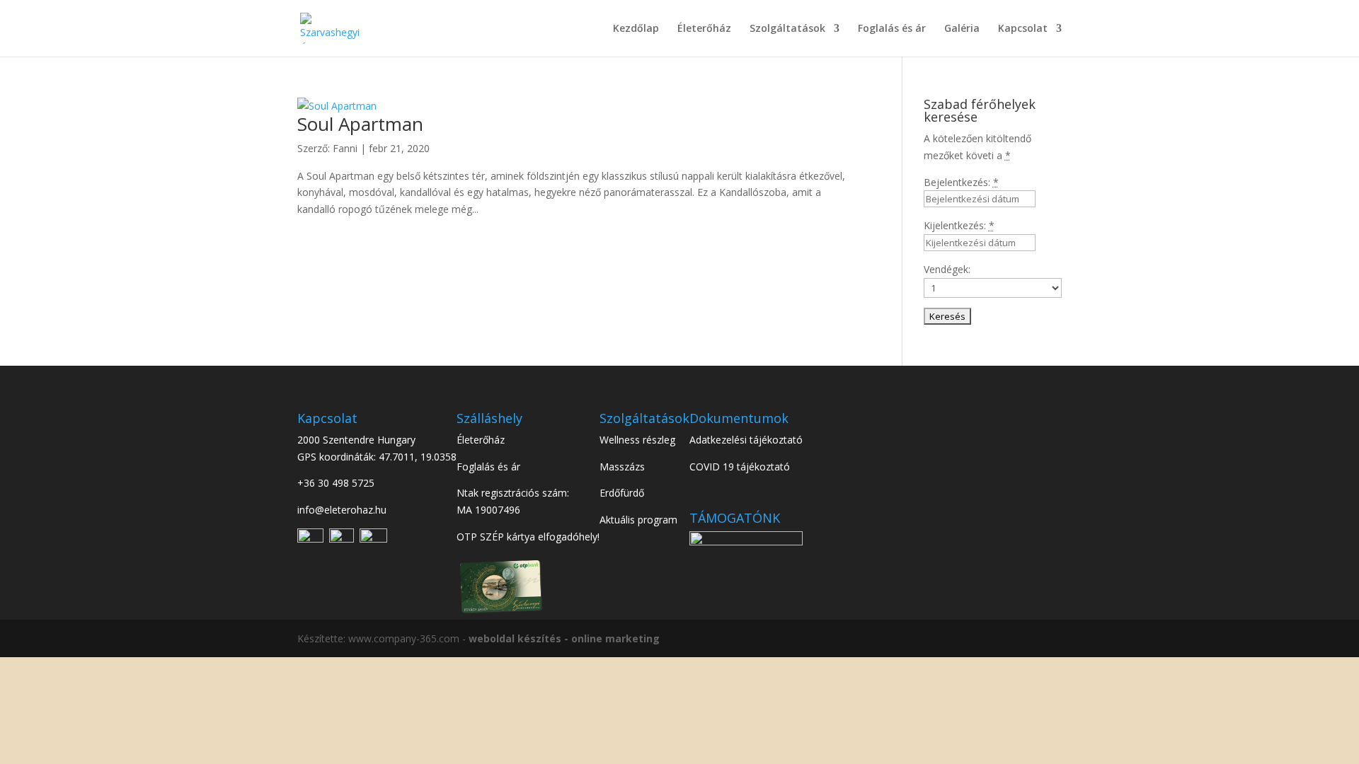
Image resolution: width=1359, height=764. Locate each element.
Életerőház (704, 29)
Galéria (962, 29)
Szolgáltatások (787, 29)
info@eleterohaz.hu (341, 509)
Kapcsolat (1023, 29)
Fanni (345, 148)
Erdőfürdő (622, 492)
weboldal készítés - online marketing (564, 638)
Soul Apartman (360, 124)
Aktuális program (638, 519)
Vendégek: (947, 269)
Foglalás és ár (892, 29)
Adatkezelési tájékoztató (746, 439)
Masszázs (622, 466)
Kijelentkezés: (959, 225)
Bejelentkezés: (961, 182)
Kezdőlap (636, 29)
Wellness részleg (637, 439)
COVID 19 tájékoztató (739, 466)
